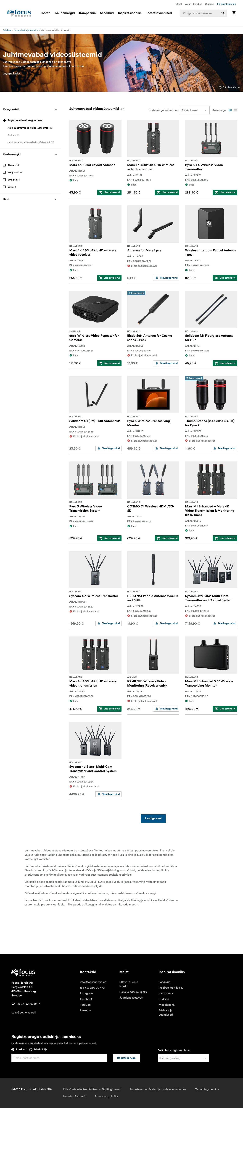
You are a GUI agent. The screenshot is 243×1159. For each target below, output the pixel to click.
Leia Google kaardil (23, 1012)
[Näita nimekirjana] (236, 110)
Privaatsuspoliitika (106, 1096)
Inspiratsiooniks (130, 13)
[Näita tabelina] (230, 110)
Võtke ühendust (193, 4)
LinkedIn (85, 1010)
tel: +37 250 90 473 (92, 987)
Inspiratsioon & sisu (171, 987)
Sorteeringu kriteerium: (163, 110)
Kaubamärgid (65, 13)
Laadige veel (153, 818)
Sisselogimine (228, 4)
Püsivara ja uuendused (166, 1013)
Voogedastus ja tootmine (26, 30)
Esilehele (7, 30)
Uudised (209, 4)
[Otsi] (222, 13)
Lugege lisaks (11, 73)
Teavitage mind (169, 278)
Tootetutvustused (159, 13)
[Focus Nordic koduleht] (19, 13)
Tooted (45, 13)
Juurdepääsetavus (131, 997)
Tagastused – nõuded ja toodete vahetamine (158, 1089)
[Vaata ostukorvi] (234, 13)
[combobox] (203, 13)
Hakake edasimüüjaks (133, 992)
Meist (179, 4)
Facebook (86, 999)
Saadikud (107, 13)
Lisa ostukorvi (112, 192)
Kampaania (87, 13)
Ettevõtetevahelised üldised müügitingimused (92, 1089)
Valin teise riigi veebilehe (174, 1050)
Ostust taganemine (207, 1089)
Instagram (86, 993)
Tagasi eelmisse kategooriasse (25, 120)
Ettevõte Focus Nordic (128, 984)
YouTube (85, 1005)
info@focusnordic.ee (93, 982)
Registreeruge (126, 1058)
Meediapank (167, 1005)
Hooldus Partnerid (74, 1096)
